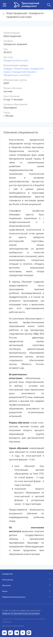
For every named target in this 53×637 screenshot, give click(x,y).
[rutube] (10, 632)
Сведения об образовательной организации (21, 613)
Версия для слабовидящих (13, 626)
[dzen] (22, 632)
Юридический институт (16, 60)
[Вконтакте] (4, 632)
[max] (28, 632)
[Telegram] (16, 632)
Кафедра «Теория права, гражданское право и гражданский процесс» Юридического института (24, 72)
